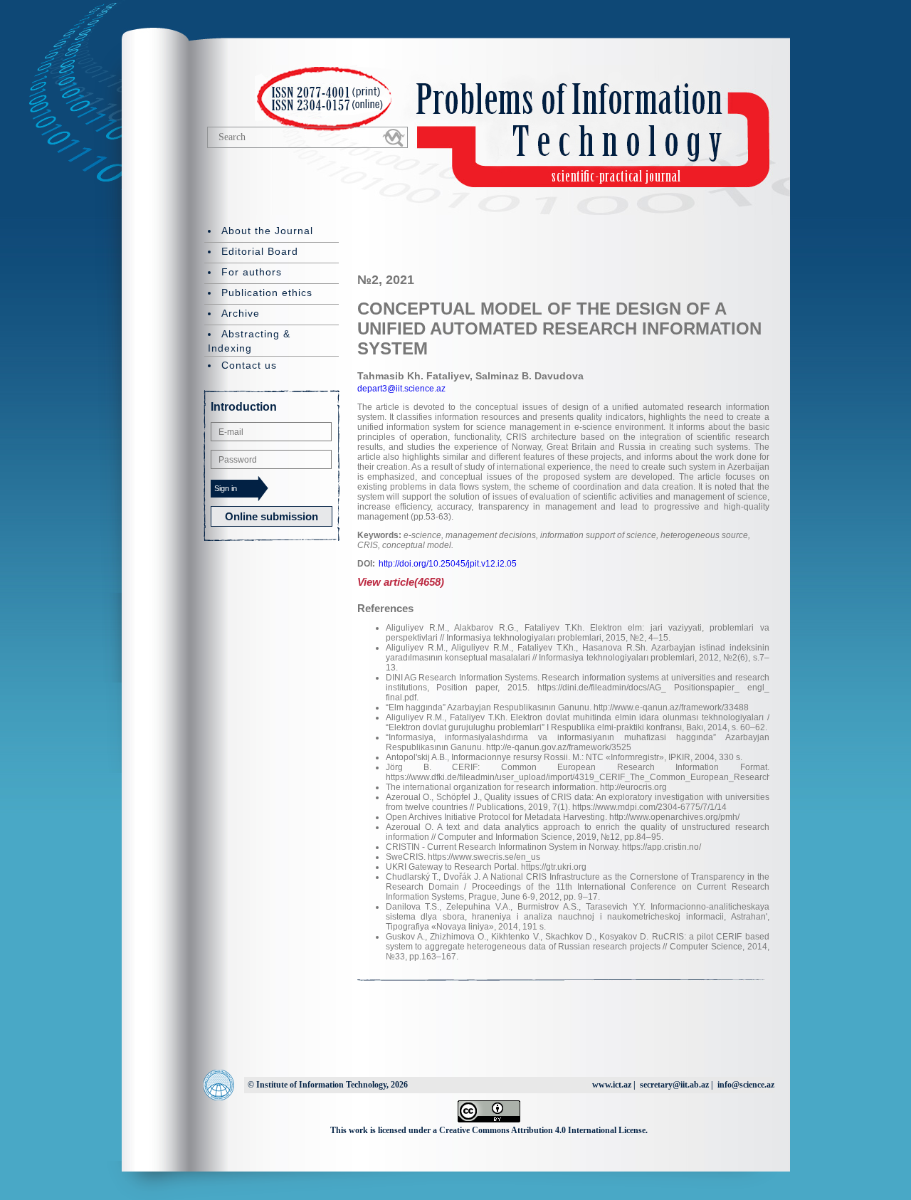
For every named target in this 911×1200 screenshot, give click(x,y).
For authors (251, 272)
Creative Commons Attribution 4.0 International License (542, 1130)
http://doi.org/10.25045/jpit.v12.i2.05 (448, 564)
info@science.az (745, 1085)
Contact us (249, 365)
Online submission (271, 516)
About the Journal (267, 230)
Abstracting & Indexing (249, 341)
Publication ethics (266, 292)
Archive (240, 313)
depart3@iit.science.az (401, 389)
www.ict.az (611, 1085)
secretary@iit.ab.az (674, 1085)
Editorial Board (259, 251)
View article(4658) (400, 582)
